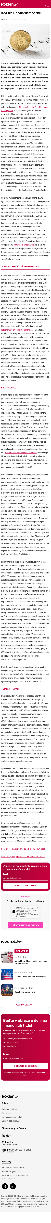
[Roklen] (6, 1136)
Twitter (5, 1186)
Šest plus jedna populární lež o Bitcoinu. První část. (23, 849)
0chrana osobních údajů (12, 1117)
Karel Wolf (5, 19)
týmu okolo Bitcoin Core (24, 245)
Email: (5, 874)
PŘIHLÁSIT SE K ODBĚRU (25, 886)
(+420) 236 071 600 (15, 1167)
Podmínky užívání (9, 1109)
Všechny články (23, 1005)
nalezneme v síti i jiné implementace (17, 330)
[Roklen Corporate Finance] (16, 1151)
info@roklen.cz (15, 1171)
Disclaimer (6, 1113)
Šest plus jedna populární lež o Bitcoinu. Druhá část (23, 856)
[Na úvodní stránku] (10, 4)
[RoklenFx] (9, 1143)
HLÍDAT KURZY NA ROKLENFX (25, 925)
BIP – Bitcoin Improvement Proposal (21, 452)
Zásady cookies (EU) (11, 1121)
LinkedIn (13, 1186)
